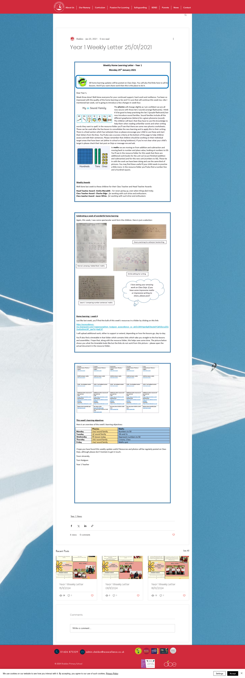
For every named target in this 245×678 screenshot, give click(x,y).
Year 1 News (76, 516)
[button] (185, 15)
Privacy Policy (112, 673)
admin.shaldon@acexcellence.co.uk (105, 651)
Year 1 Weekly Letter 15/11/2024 (71, 586)
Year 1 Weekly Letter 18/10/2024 (163, 586)
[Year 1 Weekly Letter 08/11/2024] (122, 567)
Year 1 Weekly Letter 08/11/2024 (117, 586)
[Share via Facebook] (71, 526)
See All (186, 550)
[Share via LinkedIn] (85, 526)
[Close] (241, 673)
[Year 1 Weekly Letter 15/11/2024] (76, 567)
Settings (219, 673)
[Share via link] (92, 526)
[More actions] (173, 38)
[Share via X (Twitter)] (78, 526)
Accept (233, 673)
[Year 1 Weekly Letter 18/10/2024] (168, 567)
